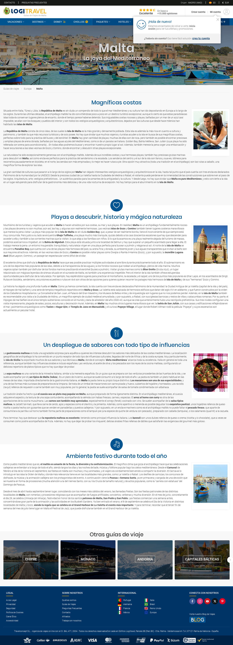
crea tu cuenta (201, 38)
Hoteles (123, 21)
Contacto (9, 3)
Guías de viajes (11, 88)
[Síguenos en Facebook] (193, 601)
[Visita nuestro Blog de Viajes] (208, 620)
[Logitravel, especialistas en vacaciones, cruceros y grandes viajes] (24, 10)
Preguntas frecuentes (34, 3)
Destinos (37, 21)
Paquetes (102, 21)
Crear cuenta (198, 12)
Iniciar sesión (207, 24)
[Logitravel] (158, 12)
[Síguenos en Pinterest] (223, 601)
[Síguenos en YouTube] (208, 601)
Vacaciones (15, 21)
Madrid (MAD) (191, 3)
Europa (28, 88)
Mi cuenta (215, 12)
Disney (58, 21)
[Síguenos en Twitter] (215, 601)
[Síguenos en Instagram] (200, 601)
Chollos (79, 21)
